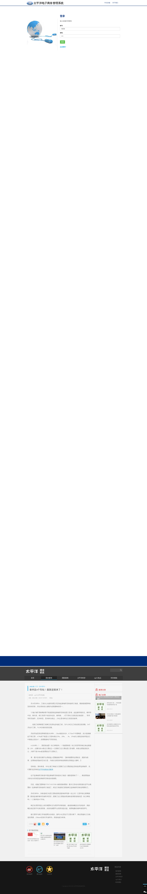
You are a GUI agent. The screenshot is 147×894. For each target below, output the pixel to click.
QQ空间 (49, 874)
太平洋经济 (81, 678)
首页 (32, 678)
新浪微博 (29, 874)
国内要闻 (49, 678)
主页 (36, 686)
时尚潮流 (114, 678)
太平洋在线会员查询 (46, 769)
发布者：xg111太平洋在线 (36, 695)
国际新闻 (65, 678)
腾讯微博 (39, 874)
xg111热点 (97, 678)
